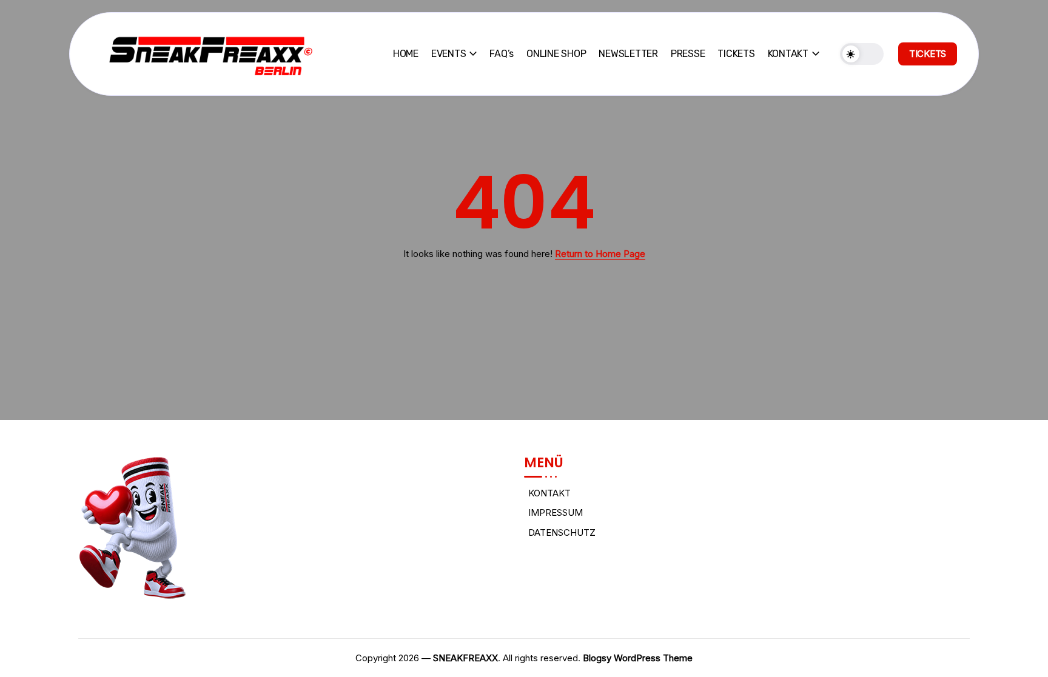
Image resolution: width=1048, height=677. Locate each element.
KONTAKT (549, 493)
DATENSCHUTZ (562, 532)
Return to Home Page (600, 253)
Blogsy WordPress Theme (638, 658)
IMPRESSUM (555, 512)
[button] (862, 54)
